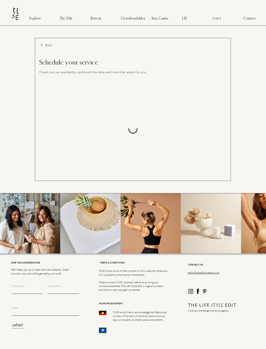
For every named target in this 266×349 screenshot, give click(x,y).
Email (15, 308)
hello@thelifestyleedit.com (203, 273)
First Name (18, 286)
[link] (45, 45)
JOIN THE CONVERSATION (25, 263)
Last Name (54, 286)
